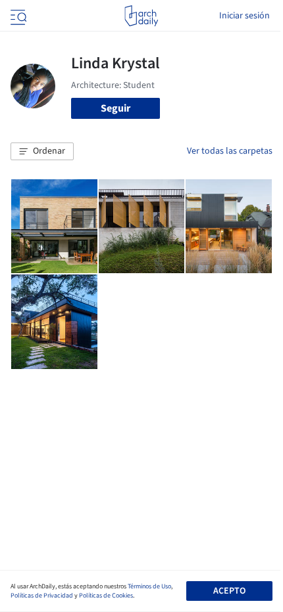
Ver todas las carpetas (229, 151)
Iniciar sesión (244, 15)
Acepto (229, 591)
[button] (42, 151)
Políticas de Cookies (106, 595)
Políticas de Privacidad (42, 595)
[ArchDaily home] (141, 15)
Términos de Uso (149, 586)
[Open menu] (17, 16)
